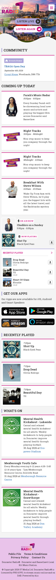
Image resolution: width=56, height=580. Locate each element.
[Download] (52, 242)
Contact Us (38, 557)
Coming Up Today (18, 86)
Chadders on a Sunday (30, 225)
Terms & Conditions (35, 553)
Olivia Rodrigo (31, 372)
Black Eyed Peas (32, 349)
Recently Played (13, 252)
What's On (13, 411)
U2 (24, 396)
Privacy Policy (20, 557)
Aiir (36, 575)
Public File (14, 553)
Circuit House (11, 74)
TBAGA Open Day (14, 66)
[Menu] (52, 7)
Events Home (15, 60)
